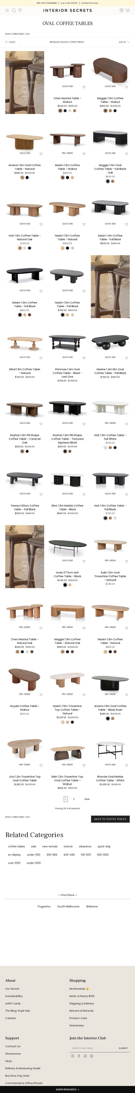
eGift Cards (13, 1003)
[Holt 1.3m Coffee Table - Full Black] (110, 477)
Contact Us (12, 1046)
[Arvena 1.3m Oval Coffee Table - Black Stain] (110, 678)
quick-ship (104, 846)
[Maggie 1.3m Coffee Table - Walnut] (110, 70)
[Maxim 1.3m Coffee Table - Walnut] (67, 137)
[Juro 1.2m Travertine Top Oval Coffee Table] (24, 748)
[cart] (128, 10)
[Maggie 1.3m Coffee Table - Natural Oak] (67, 611)
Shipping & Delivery (81, 1003)
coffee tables (16, 846)
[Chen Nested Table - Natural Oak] (24, 611)
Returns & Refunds (81, 1011)
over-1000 (14, 863)
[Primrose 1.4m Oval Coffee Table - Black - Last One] (67, 341)
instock (68, 846)
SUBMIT (123, 1048)
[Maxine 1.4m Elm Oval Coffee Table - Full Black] (110, 341)
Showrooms (13, 1053)
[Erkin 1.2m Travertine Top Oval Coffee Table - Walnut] (67, 748)
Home (8, 34)
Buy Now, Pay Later (17, 1076)
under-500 (33, 854)
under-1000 (34, 863)
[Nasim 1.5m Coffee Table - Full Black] (67, 274)
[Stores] (20, 11)
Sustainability (14, 996)
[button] (67, 1089)
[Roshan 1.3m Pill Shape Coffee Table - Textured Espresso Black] (67, 407)
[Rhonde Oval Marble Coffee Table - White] (110, 748)
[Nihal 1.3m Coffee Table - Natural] (24, 341)
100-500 (86, 854)
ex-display (14, 854)
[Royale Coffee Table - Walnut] (24, 678)
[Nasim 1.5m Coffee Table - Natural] (67, 207)
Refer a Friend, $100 (81, 996)
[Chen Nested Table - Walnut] (67, 70)
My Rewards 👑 (79, 988)
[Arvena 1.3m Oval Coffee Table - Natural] (24, 137)
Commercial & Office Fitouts (24, 1083)
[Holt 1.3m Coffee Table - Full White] (110, 407)
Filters (12, 42)
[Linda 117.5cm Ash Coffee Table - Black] (67, 544)
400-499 (69, 854)
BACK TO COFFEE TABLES (110, 819)
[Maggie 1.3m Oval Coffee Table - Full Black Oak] (110, 137)
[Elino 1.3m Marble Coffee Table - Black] (67, 477)
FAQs (8, 1061)
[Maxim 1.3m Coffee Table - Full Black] (24, 274)
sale (33, 846)
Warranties (76, 1025)
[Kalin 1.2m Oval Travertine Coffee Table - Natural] (110, 544)
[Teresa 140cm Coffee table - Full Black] (24, 477)
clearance (85, 846)
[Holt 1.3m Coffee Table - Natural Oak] (24, 207)
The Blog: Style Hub (17, 1011)
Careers (10, 1018)
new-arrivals (49, 846)
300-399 (52, 854)
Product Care (78, 1018)
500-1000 (103, 854)
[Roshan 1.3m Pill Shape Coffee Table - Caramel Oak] (24, 407)
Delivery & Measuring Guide (22, 1068)
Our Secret (12, 988)
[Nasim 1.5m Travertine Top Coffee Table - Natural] (67, 678)
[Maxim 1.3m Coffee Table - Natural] (110, 611)
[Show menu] (7, 10)
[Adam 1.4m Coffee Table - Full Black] (110, 207)
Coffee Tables (18, 34)
